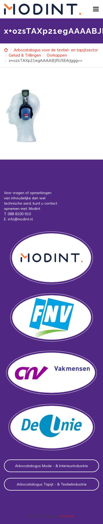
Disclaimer (67, 516)
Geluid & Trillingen (25, 55)
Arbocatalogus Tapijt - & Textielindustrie (52, 484)
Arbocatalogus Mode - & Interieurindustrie (51, 465)
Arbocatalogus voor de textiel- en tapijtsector (56, 49)
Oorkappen (57, 55)
